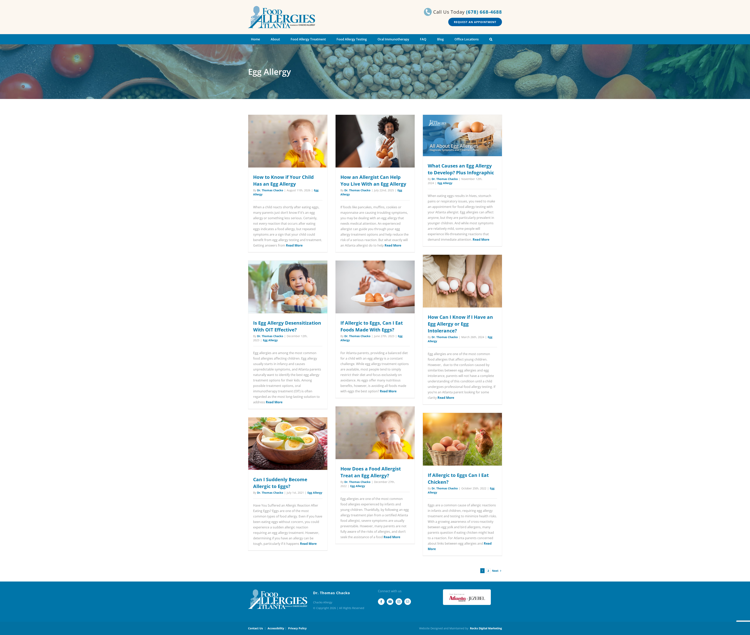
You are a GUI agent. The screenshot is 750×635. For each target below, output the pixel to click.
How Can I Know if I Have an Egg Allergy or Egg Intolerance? (460, 324)
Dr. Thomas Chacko (270, 190)
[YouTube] (390, 601)
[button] (491, 39)
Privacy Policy (297, 628)
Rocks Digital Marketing (486, 628)
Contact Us (255, 628)
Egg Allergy (445, 183)
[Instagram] (399, 601)
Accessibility (276, 628)
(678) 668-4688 (484, 12)
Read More (294, 245)
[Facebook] (381, 601)
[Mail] (407, 601)
